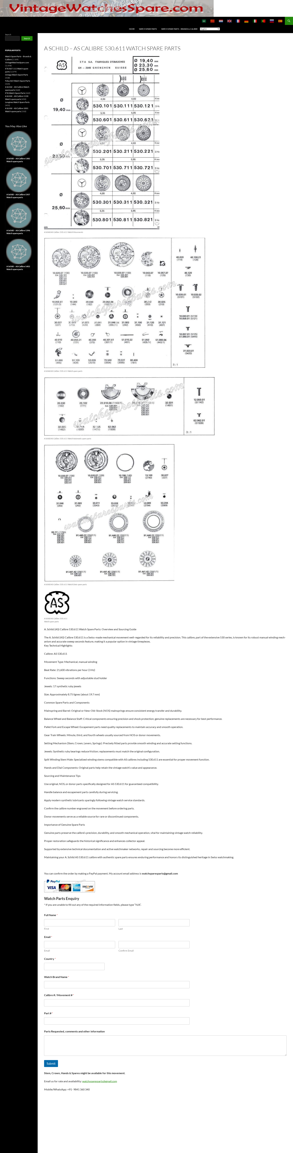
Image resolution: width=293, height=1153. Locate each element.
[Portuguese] (263, 21)
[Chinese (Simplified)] (212, 21)
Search (8, 34)
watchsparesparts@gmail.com (99, 1081)
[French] (238, 21)
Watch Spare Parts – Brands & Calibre (179, 29)
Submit (51, 1063)
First (46, 928)
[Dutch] (221, 21)
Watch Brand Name (56, 976)
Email (47, 950)
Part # (48, 1013)
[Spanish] (280, 21)
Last (121, 928)
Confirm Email (126, 950)
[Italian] (255, 21)
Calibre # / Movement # (59, 995)
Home (132, 29)
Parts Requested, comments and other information (74, 1031)
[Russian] (272, 21)
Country (50, 958)
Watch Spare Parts (148, 29)
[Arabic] (204, 21)
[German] (246, 21)
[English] (229, 21)
